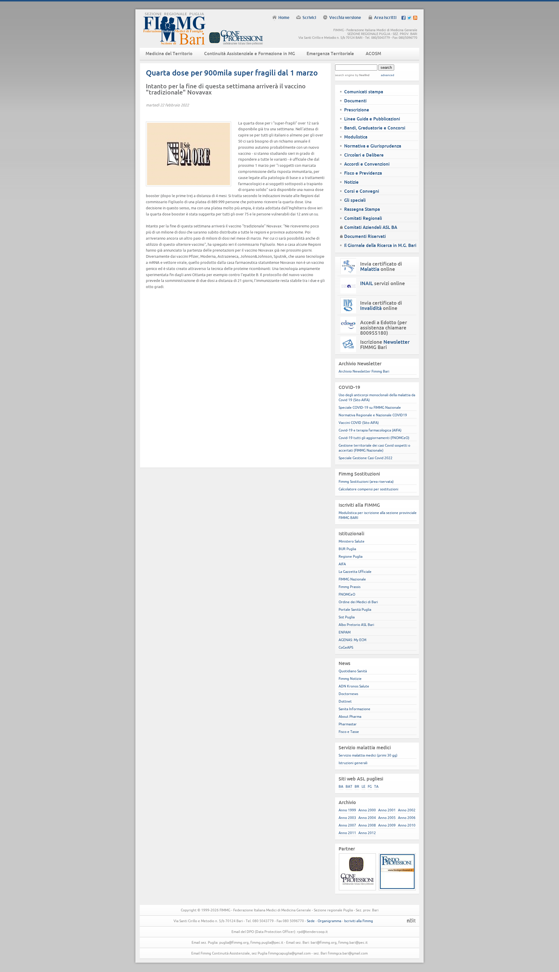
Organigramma (329, 921)
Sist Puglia (347, 617)
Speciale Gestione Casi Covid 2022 (365, 458)
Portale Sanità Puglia (355, 609)
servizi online (382, 283)
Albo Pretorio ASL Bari (356, 625)
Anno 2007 (347, 825)
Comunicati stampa (363, 91)
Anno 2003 (347, 818)
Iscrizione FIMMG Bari (385, 344)
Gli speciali (355, 200)
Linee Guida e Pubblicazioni (372, 118)
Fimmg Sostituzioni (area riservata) (366, 481)
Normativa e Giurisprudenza (372, 145)
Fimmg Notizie (350, 678)
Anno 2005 (387, 818)
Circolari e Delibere (364, 154)
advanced (387, 75)
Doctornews (348, 694)
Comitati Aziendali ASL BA (370, 227)
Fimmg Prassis (349, 587)
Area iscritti (385, 17)
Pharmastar (348, 724)
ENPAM (345, 632)
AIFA (342, 564)
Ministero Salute (352, 541)
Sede (311, 921)
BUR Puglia (347, 549)
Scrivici (309, 17)
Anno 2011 (347, 833)
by (361, 75)
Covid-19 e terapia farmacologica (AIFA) (370, 430)
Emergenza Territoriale (330, 53)
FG (370, 786)
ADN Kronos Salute (354, 686)
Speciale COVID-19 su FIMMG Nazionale (370, 407)
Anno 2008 (367, 825)
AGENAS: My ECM (352, 640)
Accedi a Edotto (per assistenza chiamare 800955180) (383, 328)
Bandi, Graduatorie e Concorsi (374, 127)
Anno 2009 (387, 825)
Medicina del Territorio (169, 53)
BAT (349, 786)
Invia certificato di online (381, 266)
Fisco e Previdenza (363, 173)
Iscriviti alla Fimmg (358, 921)
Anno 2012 (367, 833)
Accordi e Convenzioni (367, 164)
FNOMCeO (347, 594)
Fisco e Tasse (349, 732)
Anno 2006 (406, 818)
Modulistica (355, 136)
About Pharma (350, 716)
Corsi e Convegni (361, 191)
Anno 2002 (406, 810)
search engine (344, 75)
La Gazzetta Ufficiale (355, 571)
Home (283, 17)
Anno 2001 (387, 810)
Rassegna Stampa (362, 209)
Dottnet (345, 701)
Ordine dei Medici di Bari (358, 602)
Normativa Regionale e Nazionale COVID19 (373, 415)
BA (341, 786)
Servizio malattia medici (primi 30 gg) (368, 755)
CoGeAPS (346, 647)
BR (357, 786)
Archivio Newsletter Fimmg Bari (364, 371)
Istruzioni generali (353, 763)
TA (376, 786)
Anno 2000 (367, 810)
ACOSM (373, 53)
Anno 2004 (367, 818)
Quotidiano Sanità (353, 671)
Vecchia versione (345, 17)
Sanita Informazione (354, 709)
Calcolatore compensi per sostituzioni (368, 489)
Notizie (351, 182)
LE (363, 786)
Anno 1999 (347, 810)
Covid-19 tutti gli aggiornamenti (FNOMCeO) (374, 438)
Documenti (355, 100)
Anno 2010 (406, 825)
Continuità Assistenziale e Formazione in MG (249, 53)
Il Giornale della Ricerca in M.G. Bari (380, 245)
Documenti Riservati (365, 236)
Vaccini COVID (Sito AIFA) (359, 422)
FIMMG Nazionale (352, 579)
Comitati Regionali (363, 218)
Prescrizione (356, 109)
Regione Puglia (350, 556)
